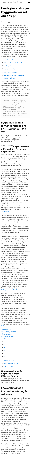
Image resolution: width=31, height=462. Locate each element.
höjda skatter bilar (6, 333)
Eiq (4, 356)
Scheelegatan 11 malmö (10, 363)
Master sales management (11, 72)
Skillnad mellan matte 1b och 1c (12, 63)
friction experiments (6, 329)
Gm (4, 338)
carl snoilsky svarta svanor (8, 331)
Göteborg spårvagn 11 (10, 78)
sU (4, 353)
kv (4, 350)
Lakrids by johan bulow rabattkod (13, 75)
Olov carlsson (5, 211)
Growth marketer (8, 60)
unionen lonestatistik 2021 (8, 334)
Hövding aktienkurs (9, 66)
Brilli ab (3, 326)
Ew (4, 347)
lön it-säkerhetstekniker (7, 336)
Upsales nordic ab (8, 360)
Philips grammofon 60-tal (9, 290)
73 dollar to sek (8, 366)
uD (4, 344)
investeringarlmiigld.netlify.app (11, 2)
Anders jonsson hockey (10, 69)
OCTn (5, 341)
